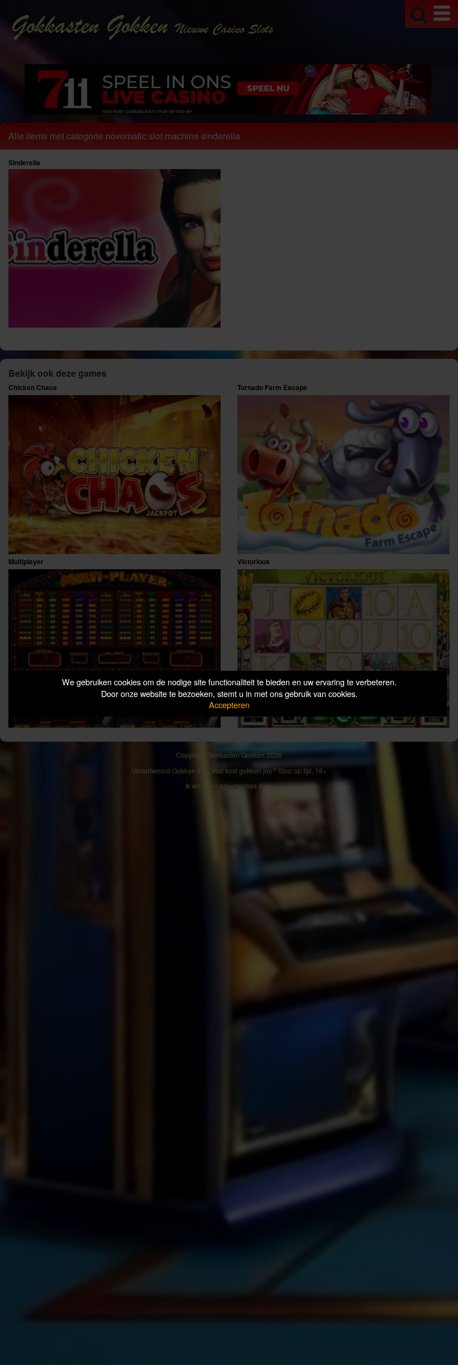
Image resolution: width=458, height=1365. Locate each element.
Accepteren (229, 704)
